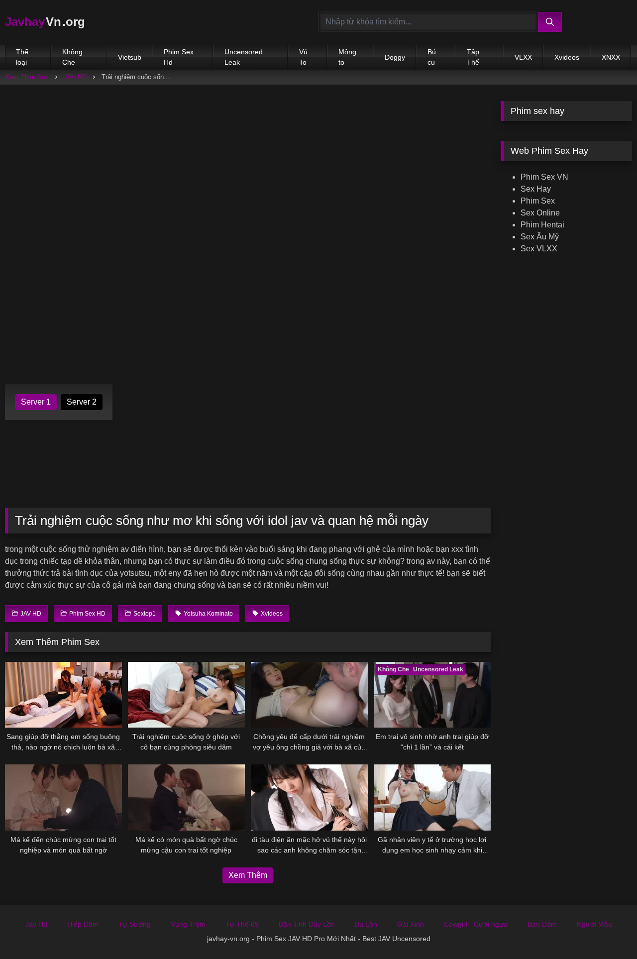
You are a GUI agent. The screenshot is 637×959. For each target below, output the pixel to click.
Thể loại (22, 57)
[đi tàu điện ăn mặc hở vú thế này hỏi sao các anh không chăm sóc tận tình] (309, 797)
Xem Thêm (247, 875)
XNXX (611, 57)
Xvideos (566, 57)
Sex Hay (536, 189)
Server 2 (82, 402)
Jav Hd (36, 924)
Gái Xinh (410, 924)
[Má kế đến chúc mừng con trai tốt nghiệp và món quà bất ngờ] (63, 797)
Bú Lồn (366, 924)
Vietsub (129, 57)
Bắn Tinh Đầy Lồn (307, 924)
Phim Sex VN (544, 177)
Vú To (303, 57)
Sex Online (540, 213)
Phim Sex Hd (179, 57)
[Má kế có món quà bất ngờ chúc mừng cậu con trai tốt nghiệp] (186, 797)
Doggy (395, 57)
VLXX (523, 57)
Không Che (72, 57)
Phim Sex (538, 201)
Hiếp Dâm (83, 924)
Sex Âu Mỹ (540, 236)
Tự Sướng (134, 924)
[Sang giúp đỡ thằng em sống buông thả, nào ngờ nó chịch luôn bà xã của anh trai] (63, 695)
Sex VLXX (539, 248)
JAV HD (75, 77)
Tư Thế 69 (242, 924)
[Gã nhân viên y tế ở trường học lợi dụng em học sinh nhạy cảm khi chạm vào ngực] (432, 797)
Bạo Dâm (542, 924)
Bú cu (431, 57)
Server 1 (36, 402)
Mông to (347, 57)
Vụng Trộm (188, 924)
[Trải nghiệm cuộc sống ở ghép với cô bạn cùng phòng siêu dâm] (186, 695)
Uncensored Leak (243, 57)
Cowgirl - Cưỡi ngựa (476, 924)
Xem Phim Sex (27, 77)
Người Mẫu (594, 924)
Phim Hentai (542, 224)
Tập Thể (473, 57)
